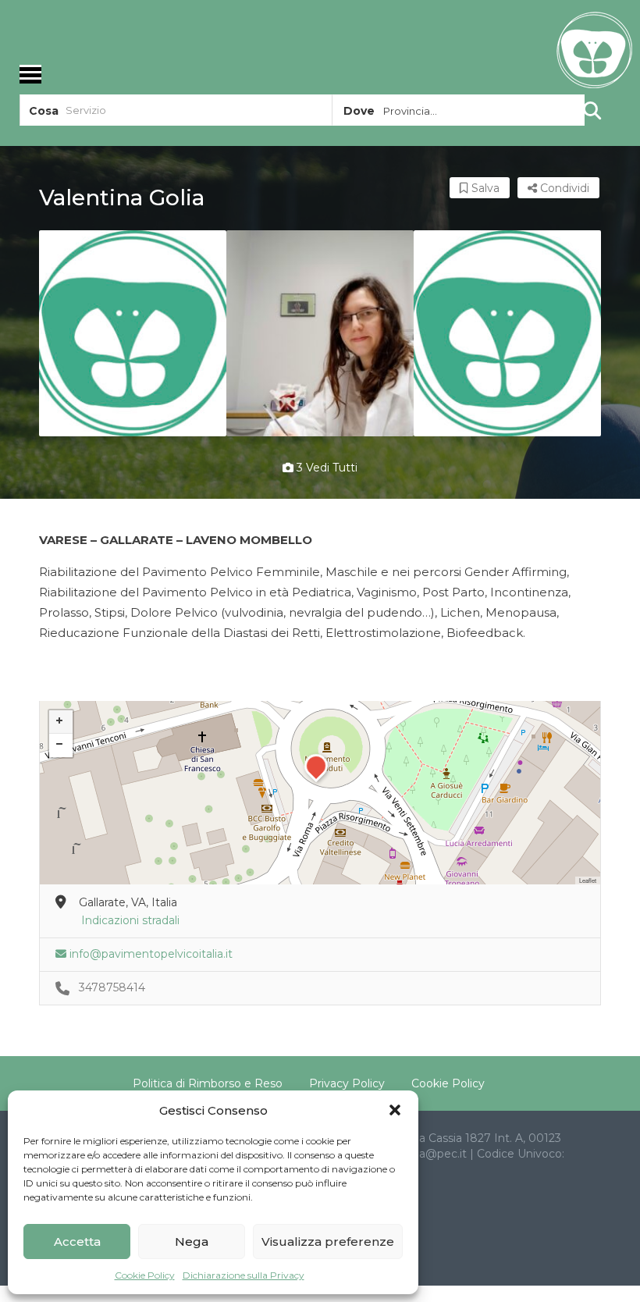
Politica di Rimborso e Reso (208, 1083)
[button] (395, 1110)
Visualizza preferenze (327, 1241)
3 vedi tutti (325, 468)
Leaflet (587, 880)
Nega (191, 1241)
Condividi (563, 188)
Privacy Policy (347, 1083)
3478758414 (112, 987)
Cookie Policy (145, 1275)
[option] (132, 333)
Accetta (77, 1241)
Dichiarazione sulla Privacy (243, 1275)
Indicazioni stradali (130, 920)
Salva (484, 188)
